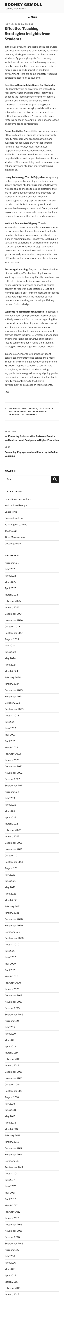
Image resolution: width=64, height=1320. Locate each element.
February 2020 (13, 982)
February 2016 (13, 1288)
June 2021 (10, 881)
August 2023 (12, 715)
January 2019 (12, 1065)
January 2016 (12, 1294)
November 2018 (13, 1078)
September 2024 (14, 633)
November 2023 (14, 696)
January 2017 (12, 1218)
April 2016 (10, 1275)
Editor (29, 24)
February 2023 (13, 753)
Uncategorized (13, 543)
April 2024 (10, 664)
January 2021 (12, 912)
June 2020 (10, 957)
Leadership (46, 409)
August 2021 (12, 868)
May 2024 (10, 658)
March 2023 (11, 747)
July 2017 (10, 1180)
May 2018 (10, 1116)
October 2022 (12, 779)
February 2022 (13, 830)
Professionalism (20, 411)
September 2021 (14, 862)
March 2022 (11, 823)
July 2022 (10, 798)
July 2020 (10, 951)
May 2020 (10, 963)
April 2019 (10, 1046)
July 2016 (10, 1256)
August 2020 (12, 944)
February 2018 (13, 1135)
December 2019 (13, 995)
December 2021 (13, 842)
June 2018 (10, 1110)
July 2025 (10, 569)
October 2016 (12, 1237)
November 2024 (14, 620)
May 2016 (10, 1269)
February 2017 (12, 1211)
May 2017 (10, 1192)
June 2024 (10, 652)
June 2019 (10, 1033)
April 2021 (10, 893)
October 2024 (12, 626)
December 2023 (14, 690)
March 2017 (11, 1205)
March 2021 (11, 900)
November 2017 (13, 1154)
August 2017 (12, 1173)
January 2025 (12, 607)
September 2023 (14, 709)
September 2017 (14, 1167)
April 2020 (10, 970)
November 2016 (13, 1230)
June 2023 (10, 728)
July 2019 (10, 1027)
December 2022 (14, 766)
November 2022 (14, 772)
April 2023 (10, 741)
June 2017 (10, 1186)
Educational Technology (18, 499)
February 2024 (13, 677)
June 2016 (10, 1262)
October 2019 (12, 1008)
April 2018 (10, 1122)
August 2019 (12, 1021)
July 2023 (10, 722)
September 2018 (14, 1091)
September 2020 (14, 938)
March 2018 (11, 1129)
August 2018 (12, 1097)
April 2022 (10, 817)
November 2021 (13, 849)
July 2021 (10, 874)
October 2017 (12, 1161)
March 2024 (11, 671)
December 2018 (13, 1071)
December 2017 (13, 1148)
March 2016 (11, 1281)
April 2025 (10, 588)
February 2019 (13, 1059)
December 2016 (13, 1224)
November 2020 (14, 925)
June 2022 (10, 804)
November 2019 (13, 1001)
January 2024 (12, 683)
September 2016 (14, 1243)
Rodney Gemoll (23, 4)
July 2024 (10, 645)
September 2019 (14, 1014)
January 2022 (12, 836)
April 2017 (10, 1199)
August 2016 (12, 1250)
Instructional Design (23, 409)
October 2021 (12, 855)
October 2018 (12, 1084)
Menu (34, 17)
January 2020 (12, 989)
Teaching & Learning (16, 524)
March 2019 (11, 1052)
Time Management (15, 537)
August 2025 (12, 563)
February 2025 (13, 601)
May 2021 (10, 887)
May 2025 (10, 582)
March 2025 (11, 594)
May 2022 (10, 811)
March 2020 (11, 976)
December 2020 (14, 919)
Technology (29, 414)
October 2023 (12, 702)
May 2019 (10, 1040)
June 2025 (10, 575)
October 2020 (12, 932)
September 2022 (14, 785)
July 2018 (10, 1103)
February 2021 (12, 906)
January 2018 (12, 1141)
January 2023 (12, 760)
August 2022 (12, 792)
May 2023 (10, 734)
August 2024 (12, 639)
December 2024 (14, 613)
